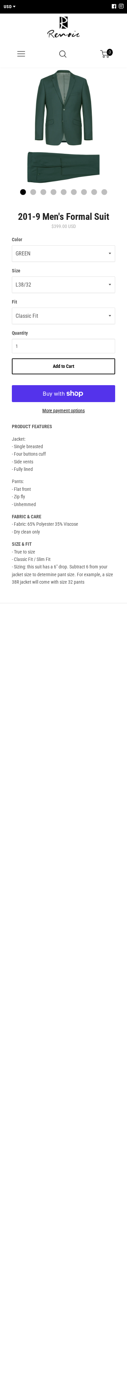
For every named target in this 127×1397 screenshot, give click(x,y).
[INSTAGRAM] (120, 6)
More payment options (63, 410)
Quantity (20, 333)
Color (17, 239)
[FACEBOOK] (113, 6)
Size (16, 270)
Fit (14, 302)
